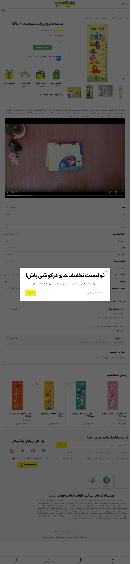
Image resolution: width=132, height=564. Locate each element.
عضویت (30, 293)
